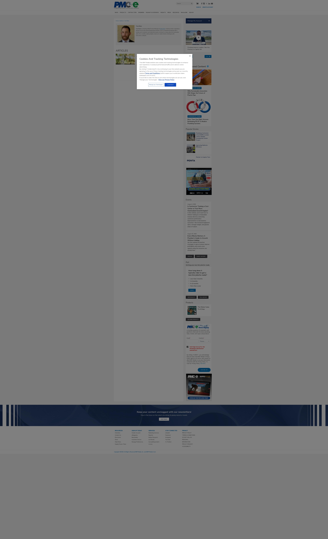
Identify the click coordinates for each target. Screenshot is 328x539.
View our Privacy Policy (166, 80)
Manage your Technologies (156, 84)
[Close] (190, 56)
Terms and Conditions (152, 73)
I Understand (170, 84)
